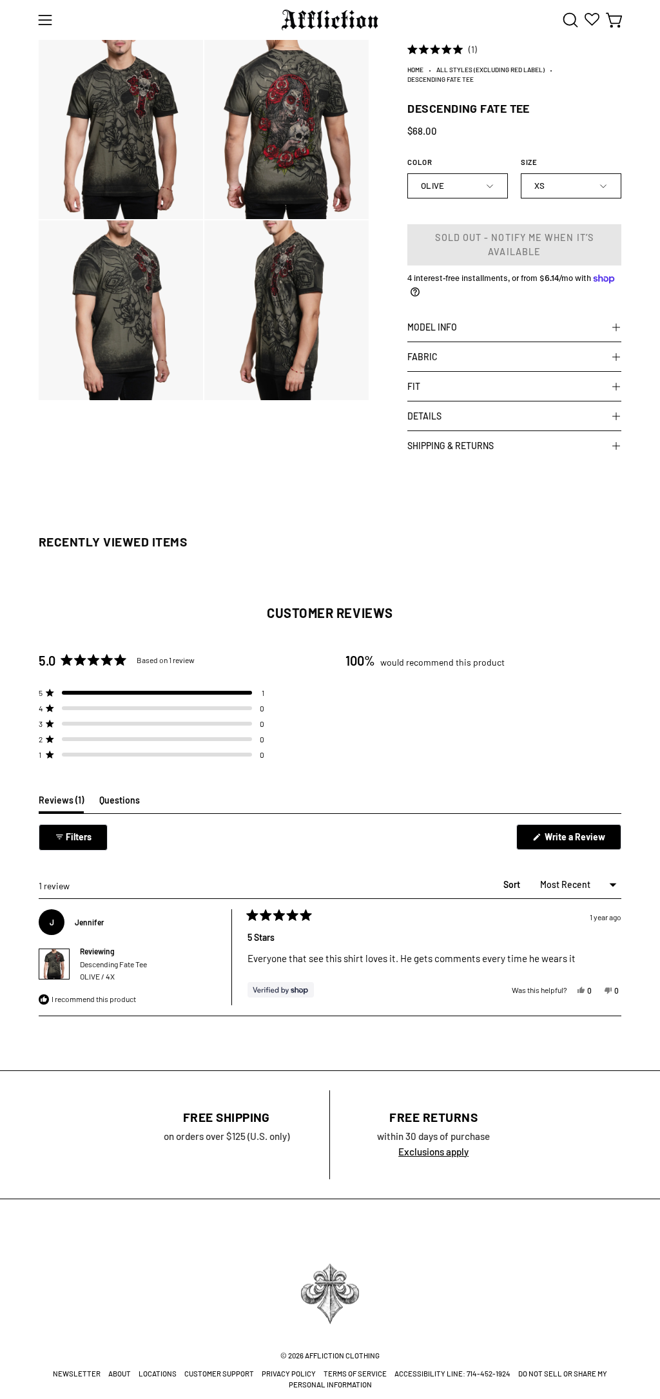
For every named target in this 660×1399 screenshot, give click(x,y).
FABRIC (422, 356)
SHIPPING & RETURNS (450, 445)
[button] (569, 20)
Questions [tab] (119, 803)
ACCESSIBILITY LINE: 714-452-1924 (452, 1373)
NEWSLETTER (77, 1373)
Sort (512, 884)
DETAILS (424, 415)
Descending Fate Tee (113, 970)
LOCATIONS (158, 1373)
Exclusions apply (433, 1151)
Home (415, 69)
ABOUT (119, 1373)
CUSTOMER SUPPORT (219, 1373)
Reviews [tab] (61, 803)
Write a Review (582, 840)
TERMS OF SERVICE (355, 1373)
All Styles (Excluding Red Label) (490, 69)
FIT (413, 386)
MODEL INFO (432, 327)
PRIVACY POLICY (289, 1373)
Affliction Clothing (342, 1355)
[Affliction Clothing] (330, 20)
